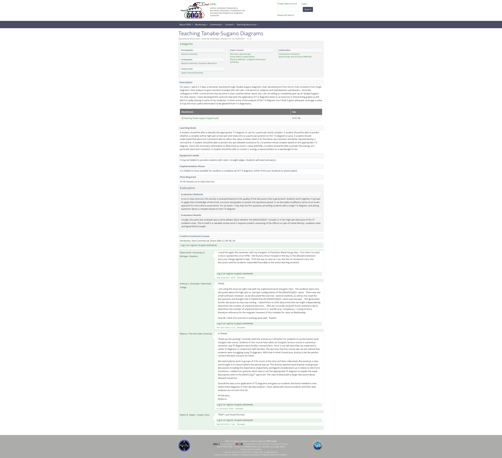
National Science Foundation (275, 454)
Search (307, 9)
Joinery (258, 449)
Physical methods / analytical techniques (248, 59)
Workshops (200, 24)
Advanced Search (285, 15)
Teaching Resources (246, 24)
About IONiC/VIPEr (225, 446)
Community (215, 24)
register (194, 245)
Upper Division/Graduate (192, 72)
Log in (304, 3)
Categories (186, 44)
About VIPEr (185, 24)
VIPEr (213, 4)
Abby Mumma (272, 452)
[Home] (194, 10)
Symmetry (234, 62)
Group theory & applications (242, 56)
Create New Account (287, 3)
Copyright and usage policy (273, 446)
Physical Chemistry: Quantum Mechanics (199, 63)
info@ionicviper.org (252, 446)
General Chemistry (189, 54)
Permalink (241, 278)
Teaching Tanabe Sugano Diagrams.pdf (201, 118)
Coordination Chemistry (289, 54)
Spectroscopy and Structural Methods (295, 56)
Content (229, 24)
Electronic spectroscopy (240, 54)
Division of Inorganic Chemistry (245, 454)
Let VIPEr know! (270, 441)
